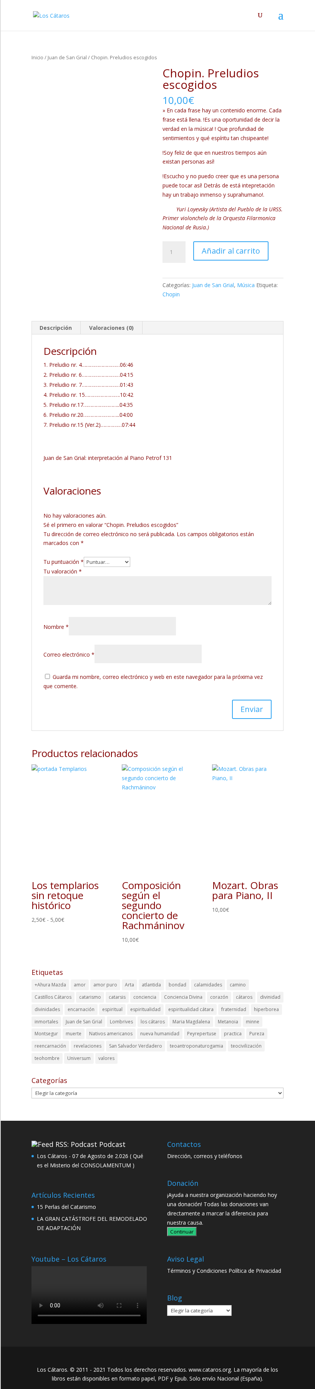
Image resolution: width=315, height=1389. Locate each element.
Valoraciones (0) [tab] (111, 327)
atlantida (151, 984)
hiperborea (266, 1009)
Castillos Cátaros (53, 997)
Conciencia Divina (183, 997)
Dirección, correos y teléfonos (204, 1156)
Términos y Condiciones (197, 1270)
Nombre (56, 626)
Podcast (112, 1144)
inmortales (46, 1021)
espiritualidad (145, 1009)
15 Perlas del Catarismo (66, 1206)
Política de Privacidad (255, 1270)
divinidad (270, 997)
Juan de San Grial (67, 57)
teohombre (47, 1058)
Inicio (37, 57)
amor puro (105, 984)
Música (246, 285)
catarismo (90, 997)
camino (238, 984)
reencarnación (50, 1046)
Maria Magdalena (191, 1021)
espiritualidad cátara (191, 1009)
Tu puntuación (63, 561)
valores (106, 1058)
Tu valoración (62, 571)
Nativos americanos (111, 1033)
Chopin (171, 294)
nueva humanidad (159, 1033)
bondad (177, 984)
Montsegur (46, 1033)
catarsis (117, 997)
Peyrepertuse (201, 1033)
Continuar (182, 1231)
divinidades (47, 1009)
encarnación (81, 1009)
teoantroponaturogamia (196, 1046)
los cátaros (153, 1021)
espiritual (112, 1009)
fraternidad (233, 1009)
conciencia (144, 997)
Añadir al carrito (231, 251)
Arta (129, 984)
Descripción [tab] (56, 327)
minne (252, 1021)
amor (80, 984)
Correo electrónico (68, 654)
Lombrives (121, 1021)
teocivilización (246, 1046)
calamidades (208, 984)
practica (233, 1033)
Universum (79, 1058)
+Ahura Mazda (50, 984)
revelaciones (87, 1046)
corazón (219, 997)
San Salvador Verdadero (135, 1046)
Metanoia (228, 1021)
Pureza (256, 1033)
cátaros (244, 997)
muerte (73, 1033)
